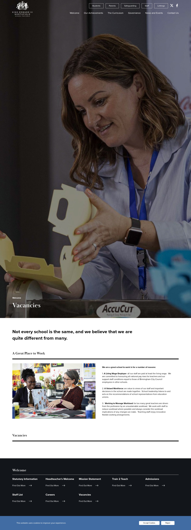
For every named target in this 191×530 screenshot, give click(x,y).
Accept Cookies (149, 523)
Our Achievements (93, 13)
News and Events (154, 13)
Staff (147, 5)
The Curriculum (115, 13)
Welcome (74, 13)
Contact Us (173, 13)
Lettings (161, 5)
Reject (167, 523)
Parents (112, 5)
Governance (134, 13)
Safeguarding (130, 5)
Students (96, 5)
